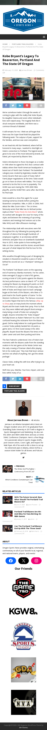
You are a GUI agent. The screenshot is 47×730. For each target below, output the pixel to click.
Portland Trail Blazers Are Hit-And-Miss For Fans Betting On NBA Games (27, 513)
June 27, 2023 (20, 505)
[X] (23, 560)
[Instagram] (36, 560)
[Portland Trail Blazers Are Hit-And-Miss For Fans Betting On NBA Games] (8, 514)
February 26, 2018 (22, 531)
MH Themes (23, 727)
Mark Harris (35, 531)
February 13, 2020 (11, 70)
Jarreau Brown (26, 70)
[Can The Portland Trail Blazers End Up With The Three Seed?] (8, 528)
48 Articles (35, 420)
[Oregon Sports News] (23, 33)
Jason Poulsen (32, 505)
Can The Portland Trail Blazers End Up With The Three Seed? (28, 527)
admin (32, 519)
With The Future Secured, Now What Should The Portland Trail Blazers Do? (28, 499)
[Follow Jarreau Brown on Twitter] (23, 457)
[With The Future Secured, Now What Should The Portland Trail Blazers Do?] (8, 500)
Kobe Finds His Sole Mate (26, 212)
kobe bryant (14, 386)
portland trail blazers (14, 391)
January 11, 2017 (21, 519)
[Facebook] (11, 560)
